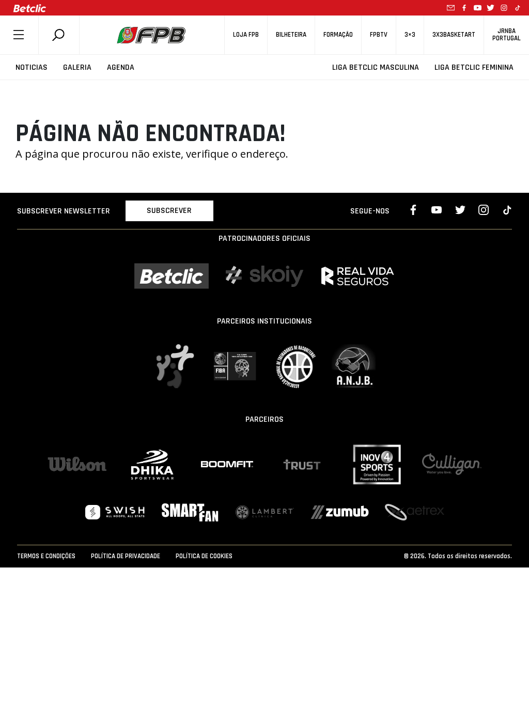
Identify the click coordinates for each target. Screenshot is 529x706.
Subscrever (169, 210)
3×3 (409, 34)
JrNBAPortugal (506, 34)
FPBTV (378, 34)
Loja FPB (246, 34)
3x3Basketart (453, 34)
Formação (338, 34)
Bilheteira (291, 34)
